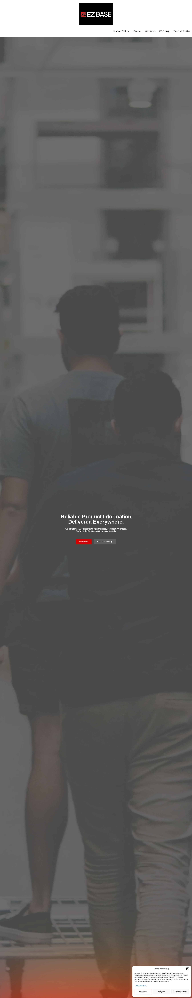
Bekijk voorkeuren (180, 992)
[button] (187, 969)
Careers (137, 31)
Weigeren (161, 992)
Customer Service (182, 31)
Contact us (150, 31)
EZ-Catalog (164, 31)
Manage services (141, 985)
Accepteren (143, 992)
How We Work (119, 31)
